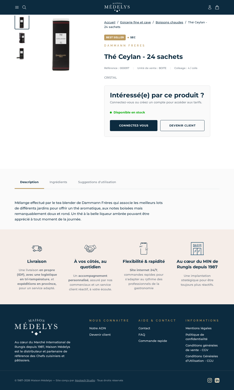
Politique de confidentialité (196, 337)
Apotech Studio (85, 380)
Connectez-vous (133, 125)
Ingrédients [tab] (58, 182)
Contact (144, 328)
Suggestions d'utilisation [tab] (97, 182)
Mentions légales (199, 328)
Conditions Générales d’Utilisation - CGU (202, 358)
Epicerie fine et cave (135, 22)
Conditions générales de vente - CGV (202, 347)
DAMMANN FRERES (124, 45)
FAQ (141, 334)
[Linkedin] (217, 380)
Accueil (109, 22)
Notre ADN (97, 328)
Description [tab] (29, 182)
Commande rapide (152, 341)
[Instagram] (209, 380)
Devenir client (182, 125)
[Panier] (217, 7)
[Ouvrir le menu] (17, 7)
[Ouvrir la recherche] (24, 7)
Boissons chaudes (169, 22)
